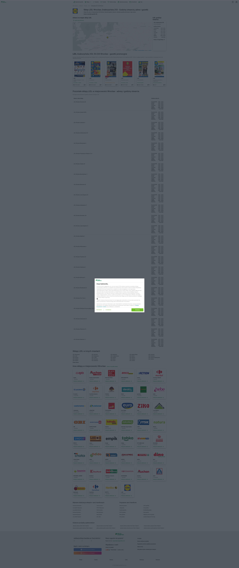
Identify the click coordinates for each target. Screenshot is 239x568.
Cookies (104, 306)
